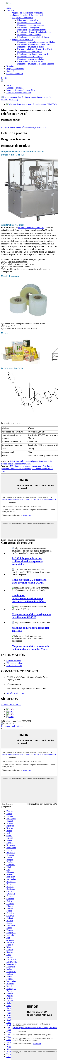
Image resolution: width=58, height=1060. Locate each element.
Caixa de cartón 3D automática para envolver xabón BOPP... (29, 581)
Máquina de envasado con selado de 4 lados (36, 42)
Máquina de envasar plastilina (29, 56)
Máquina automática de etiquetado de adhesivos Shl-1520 (31, 616)
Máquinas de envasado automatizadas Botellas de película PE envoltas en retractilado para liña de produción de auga (27, 468)
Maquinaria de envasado (22, 39)
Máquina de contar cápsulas (29, 22)
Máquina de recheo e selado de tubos (33, 37)
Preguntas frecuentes (15, 68)
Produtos (10, 10)
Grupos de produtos (14, 88)
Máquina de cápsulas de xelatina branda (34, 32)
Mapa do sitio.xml (14, 665)
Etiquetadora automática (27, 20)
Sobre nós (10, 71)
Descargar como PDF (37, 127)
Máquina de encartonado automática (27, 13)
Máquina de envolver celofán (29, 51)
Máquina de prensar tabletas (29, 34)
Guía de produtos (13, 661)
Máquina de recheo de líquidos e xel (27, 15)
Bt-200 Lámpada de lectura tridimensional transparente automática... (27, 561)
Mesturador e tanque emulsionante (31, 30)
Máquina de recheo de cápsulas (30, 25)
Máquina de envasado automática (20, 90)
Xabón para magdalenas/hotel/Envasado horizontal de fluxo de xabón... (29, 598)
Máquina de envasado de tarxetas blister (34, 44)
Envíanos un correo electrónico (14, 127)
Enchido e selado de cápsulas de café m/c (34, 49)
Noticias (9, 66)
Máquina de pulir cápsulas (28, 27)
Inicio (8, 8)
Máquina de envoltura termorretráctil (32, 54)
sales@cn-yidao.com (15, 693)
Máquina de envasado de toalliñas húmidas (35, 64)
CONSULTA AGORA (11, 705)
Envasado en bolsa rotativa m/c (30, 61)
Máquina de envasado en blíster (30, 47)
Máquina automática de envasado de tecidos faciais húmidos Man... (31, 647)
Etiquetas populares (14, 663)
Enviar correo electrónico (12, 726)
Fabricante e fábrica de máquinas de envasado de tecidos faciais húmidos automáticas (26, 462)
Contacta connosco (14, 73)
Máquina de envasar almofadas (30, 59)
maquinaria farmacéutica (22, 17)
